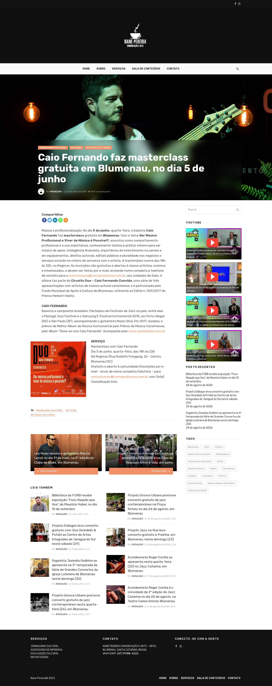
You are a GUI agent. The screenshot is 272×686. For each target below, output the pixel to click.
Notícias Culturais (98, 148)
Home (86, 68)
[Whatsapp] (60, 220)
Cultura (219, 447)
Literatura (207, 475)
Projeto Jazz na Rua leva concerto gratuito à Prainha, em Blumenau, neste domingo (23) (151, 534)
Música (222, 475)
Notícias (76, 148)
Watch (212, 242)
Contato (173, 68)
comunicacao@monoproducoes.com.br (97, 275)
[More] (65, 220)
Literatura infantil (197, 490)
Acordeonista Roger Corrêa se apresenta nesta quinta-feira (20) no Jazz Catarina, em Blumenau (150, 564)
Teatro (213, 468)
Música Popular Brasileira (221, 483)
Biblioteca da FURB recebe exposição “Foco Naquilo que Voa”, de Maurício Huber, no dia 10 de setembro (74, 502)
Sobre (100, 68)
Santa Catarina (196, 468)
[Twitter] (49, 220)
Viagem (192, 475)
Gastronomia (195, 483)
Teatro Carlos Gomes (199, 454)
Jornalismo (229, 468)
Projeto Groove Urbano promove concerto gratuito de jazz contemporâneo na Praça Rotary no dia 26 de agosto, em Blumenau (152, 504)
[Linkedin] (55, 220)
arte (206, 447)
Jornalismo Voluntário (199, 461)
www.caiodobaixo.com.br (146, 331)
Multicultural (222, 454)
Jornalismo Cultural (52, 148)
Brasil (220, 461)
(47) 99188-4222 (127, 653)
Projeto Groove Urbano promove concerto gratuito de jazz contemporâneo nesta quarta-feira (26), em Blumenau (76, 602)
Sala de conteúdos (146, 68)
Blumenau (193, 447)
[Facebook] (44, 220)
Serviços (118, 68)
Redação (56, 191)
